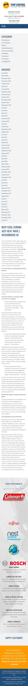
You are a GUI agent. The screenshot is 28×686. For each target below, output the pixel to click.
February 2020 (6, 167)
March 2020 (5, 164)
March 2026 (5, 76)
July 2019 (4, 180)
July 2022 (4, 124)
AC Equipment (6, 40)
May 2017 (4, 204)
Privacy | (17, 683)
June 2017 (4, 201)
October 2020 (5, 148)
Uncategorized (6, 61)
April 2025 (4, 86)
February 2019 (6, 188)
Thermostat (5, 59)
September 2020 (6, 150)
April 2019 (4, 185)
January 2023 (5, 121)
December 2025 (6, 78)
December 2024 (6, 92)
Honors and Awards (7, 51)
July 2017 (4, 199)
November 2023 (6, 100)
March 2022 (5, 126)
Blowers (4, 45)
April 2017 (4, 207)
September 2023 (6, 105)
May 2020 (4, 158)
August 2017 (5, 196)
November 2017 (6, 191)
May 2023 (4, 113)
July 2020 (4, 156)
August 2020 (5, 153)
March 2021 (5, 142)
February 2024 (6, 94)
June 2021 (4, 134)
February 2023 (6, 118)
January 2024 (5, 97)
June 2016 (4, 220)
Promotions (5, 56)
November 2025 (6, 81)
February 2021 (6, 145)
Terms (21, 683)
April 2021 (4, 140)
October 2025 (5, 84)
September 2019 (6, 177)
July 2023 (4, 108)
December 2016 (6, 215)
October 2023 (5, 102)
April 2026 (4, 73)
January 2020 (5, 169)
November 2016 (6, 217)
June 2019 (4, 183)
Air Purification (6, 43)
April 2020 (4, 161)
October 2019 (5, 175)
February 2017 (6, 212)
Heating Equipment (7, 48)
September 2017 (6, 193)
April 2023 (4, 116)
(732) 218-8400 (18, 16)
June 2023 (4, 110)
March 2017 (5, 209)
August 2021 (5, 132)
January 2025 (5, 89)
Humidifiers (5, 53)
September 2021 (6, 129)
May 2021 (4, 137)
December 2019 (6, 172)
